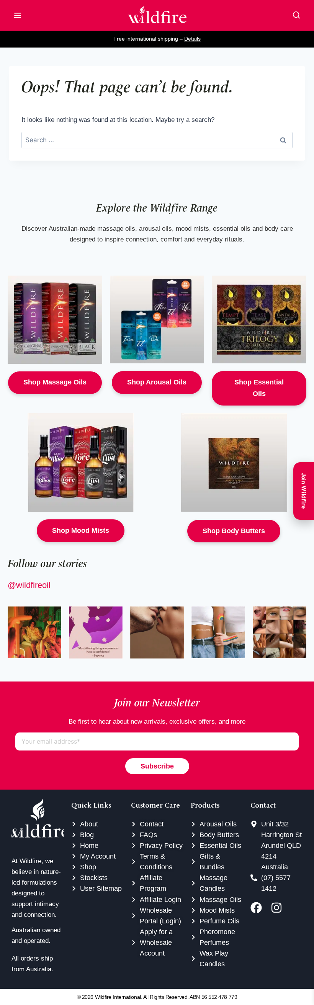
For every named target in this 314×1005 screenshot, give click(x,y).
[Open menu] (17, 15)
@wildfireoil (29, 585)
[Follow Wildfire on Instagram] (279, 907)
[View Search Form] (296, 15)
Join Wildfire (303, 491)
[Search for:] (157, 140)
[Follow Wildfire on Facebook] (258, 907)
